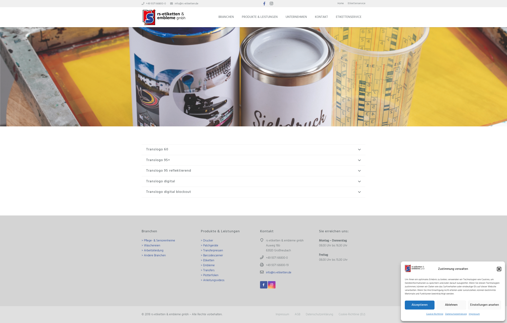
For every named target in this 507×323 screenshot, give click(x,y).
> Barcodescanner (212, 255)
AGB (297, 314)
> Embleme (208, 265)
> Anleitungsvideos (212, 280)
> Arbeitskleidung (152, 250)
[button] (499, 269)
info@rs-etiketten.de (186, 3)
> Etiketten (207, 260)
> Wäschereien (151, 245)
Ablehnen (451, 305)
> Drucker (207, 240)
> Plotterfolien (209, 275)
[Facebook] (264, 3)
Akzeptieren (420, 305)
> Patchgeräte (209, 245)
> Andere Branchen (154, 255)
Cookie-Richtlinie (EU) (352, 314)
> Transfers (207, 270)
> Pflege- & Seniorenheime (158, 240)
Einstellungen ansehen (484, 305)
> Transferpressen (212, 250)
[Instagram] (271, 3)
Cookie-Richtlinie (434, 314)
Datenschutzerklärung (456, 314)
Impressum (474, 314)
